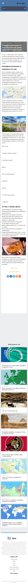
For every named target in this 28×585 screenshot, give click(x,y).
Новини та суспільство (14, 567)
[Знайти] (25, 8)
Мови (14, 565)
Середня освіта (14, 559)
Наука (16, 268)
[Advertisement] (14, 28)
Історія (14, 561)
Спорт (14, 571)
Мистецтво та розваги (14, 569)
